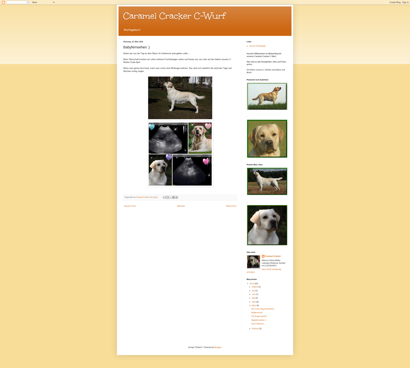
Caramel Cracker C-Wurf (174, 15)
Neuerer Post (130, 206)
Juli (253, 291)
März (254, 305)
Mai (253, 298)
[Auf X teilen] (170, 197)
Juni (254, 294)
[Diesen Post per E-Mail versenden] (164, 197)
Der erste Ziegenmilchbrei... (263, 309)
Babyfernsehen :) (258, 320)
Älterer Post (231, 206)
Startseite (181, 206)
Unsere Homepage (257, 46)
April (254, 302)
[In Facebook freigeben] (173, 197)
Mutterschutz (256, 312)
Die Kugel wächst (259, 316)
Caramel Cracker (273, 256)
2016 (252, 283)
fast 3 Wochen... (258, 324)
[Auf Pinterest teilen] (176, 197)
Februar (255, 328)
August (255, 287)
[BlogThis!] (167, 197)
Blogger (218, 347)
